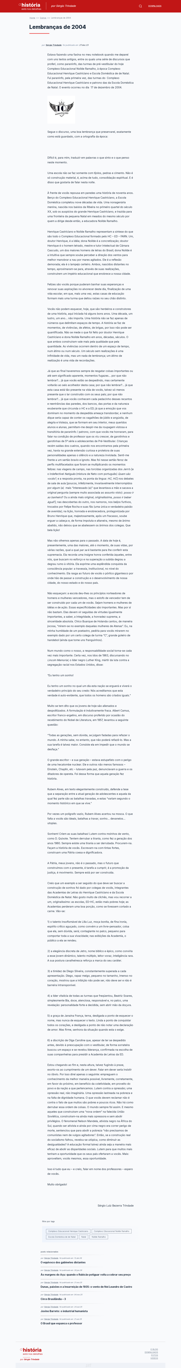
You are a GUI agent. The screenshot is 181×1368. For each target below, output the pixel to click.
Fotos (154, 1355)
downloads (154, 6)
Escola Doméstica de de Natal (61, 1237)
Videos (154, 1358)
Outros (43, 18)
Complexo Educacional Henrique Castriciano (68, 1231)
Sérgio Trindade (54, 45)
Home (32, 18)
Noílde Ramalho (99, 1237)
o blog (154, 1349)
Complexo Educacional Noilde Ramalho (111, 1231)
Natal (83, 1237)
